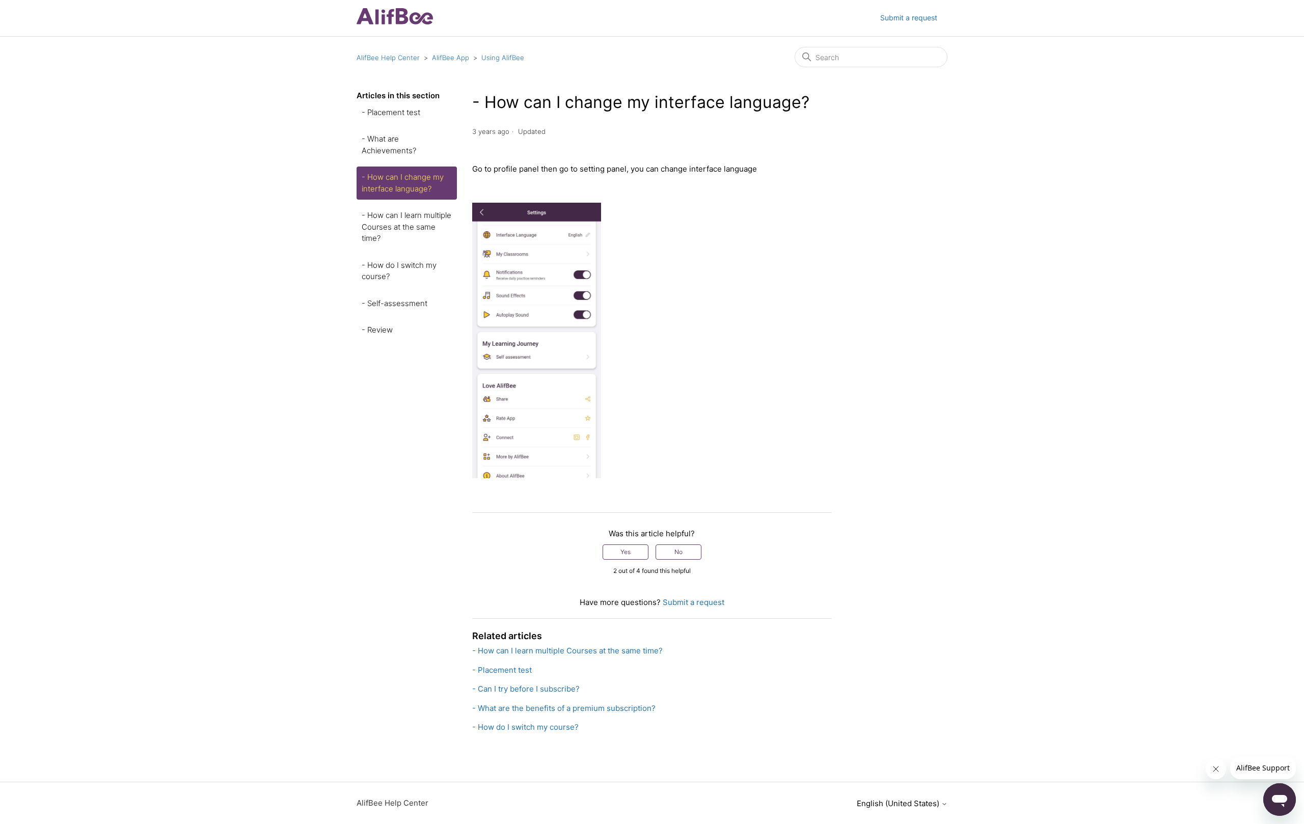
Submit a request (908, 17)
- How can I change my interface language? (403, 183)
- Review (377, 330)
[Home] (395, 21)
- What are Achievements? (389, 144)
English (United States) (899, 803)
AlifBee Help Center (388, 57)
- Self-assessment (394, 303)
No (678, 552)
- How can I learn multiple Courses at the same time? (406, 226)
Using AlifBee (502, 57)
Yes (625, 552)
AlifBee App (450, 57)
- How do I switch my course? (399, 271)
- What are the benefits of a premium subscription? (564, 708)
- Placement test (391, 112)
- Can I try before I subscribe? (526, 689)
